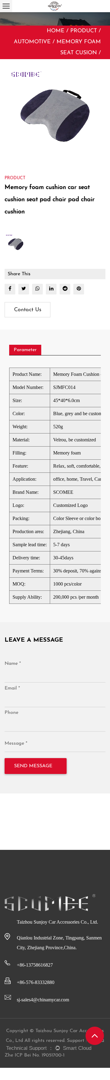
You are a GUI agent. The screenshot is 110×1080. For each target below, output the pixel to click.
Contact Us (27, 310)
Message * (16, 743)
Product (83, 31)
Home (55, 31)
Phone (11, 712)
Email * (12, 688)
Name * (13, 663)
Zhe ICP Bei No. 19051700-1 (34, 1055)
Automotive (32, 42)
